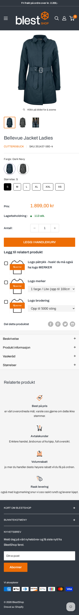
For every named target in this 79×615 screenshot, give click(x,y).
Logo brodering (38, 300)
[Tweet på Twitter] (65, 324)
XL (36, 185)
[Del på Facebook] (50, 324)
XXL (48, 185)
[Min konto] (64, 18)
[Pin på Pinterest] (58, 324)
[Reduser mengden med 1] (34, 228)
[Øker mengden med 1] (55, 228)
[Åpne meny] (6, 18)
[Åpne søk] (57, 18)
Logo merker (37, 281)
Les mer (18, 267)
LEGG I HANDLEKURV (39, 242)
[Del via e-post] (72, 324)
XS (60, 185)
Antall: (8, 228)
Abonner (16, 567)
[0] (72, 18)
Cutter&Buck (14, 146)
